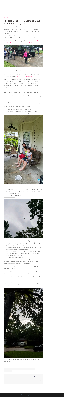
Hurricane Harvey (29, 368)
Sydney (27, 395)
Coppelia (19, 26)
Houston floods (17, 368)
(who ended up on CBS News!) (25, 76)
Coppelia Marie (9, 2)
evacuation (7, 368)
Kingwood (8, 371)
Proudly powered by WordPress (11, 395)
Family (6, 17)
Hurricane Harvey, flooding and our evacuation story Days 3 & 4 (32, 378)
